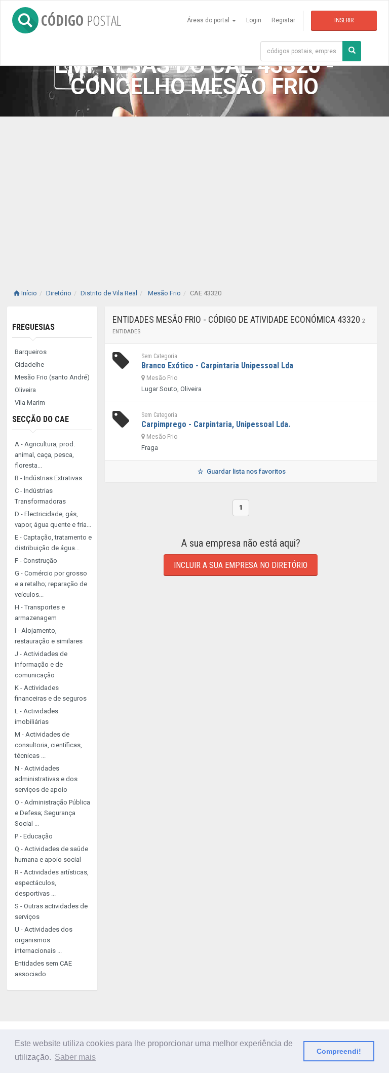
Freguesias (33, 327)
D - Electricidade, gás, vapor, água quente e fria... (53, 519)
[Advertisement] (194, 192)
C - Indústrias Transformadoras (40, 496)
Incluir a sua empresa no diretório (240, 565)
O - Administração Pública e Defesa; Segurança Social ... (52, 812)
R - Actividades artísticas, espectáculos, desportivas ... (52, 882)
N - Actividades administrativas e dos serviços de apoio (46, 778)
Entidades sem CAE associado (43, 969)
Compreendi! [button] (339, 1051)
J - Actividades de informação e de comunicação (41, 664)
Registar (283, 20)
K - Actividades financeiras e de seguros (51, 693)
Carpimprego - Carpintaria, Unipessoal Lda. (215, 424)
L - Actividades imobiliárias (36, 716)
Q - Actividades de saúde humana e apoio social (51, 854)
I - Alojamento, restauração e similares (49, 636)
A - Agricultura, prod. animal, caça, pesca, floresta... (45, 454)
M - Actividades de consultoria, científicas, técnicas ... (48, 745)
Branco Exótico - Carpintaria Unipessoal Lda (217, 365)
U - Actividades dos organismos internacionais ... (43, 940)
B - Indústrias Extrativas (48, 478)
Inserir (344, 20)
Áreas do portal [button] (209, 20)
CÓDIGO (81, 20)
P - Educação (34, 836)
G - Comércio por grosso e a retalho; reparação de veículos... (51, 583)
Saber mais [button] (75, 1057)
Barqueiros (31, 352)
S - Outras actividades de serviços (51, 911)
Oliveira (25, 390)
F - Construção (36, 560)
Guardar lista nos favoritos (245, 471)
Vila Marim (30, 402)
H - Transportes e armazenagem (40, 612)
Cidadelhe (29, 364)
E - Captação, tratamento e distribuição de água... (53, 542)
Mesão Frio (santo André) (52, 377)
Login (253, 20)
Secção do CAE (40, 419)
